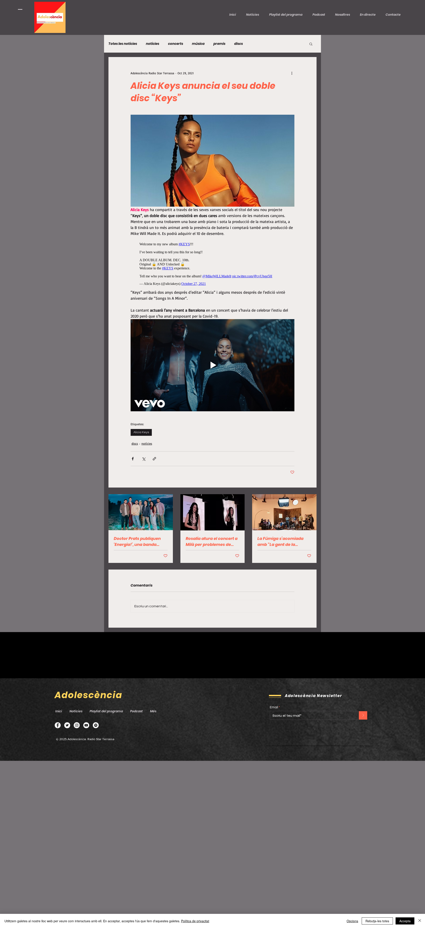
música (198, 44)
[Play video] (212, 365)
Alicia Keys (141, 432)
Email (274, 707)
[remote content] (212, 262)
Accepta (405, 921)
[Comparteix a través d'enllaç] (154, 459)
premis (219, 44)
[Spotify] (96, 725)
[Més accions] (291, 73)
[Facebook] (58, 725)
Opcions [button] (352, 921)
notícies (152, 44)
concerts (175, 44)
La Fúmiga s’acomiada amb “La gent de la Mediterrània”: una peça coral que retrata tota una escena (283, 541)
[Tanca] (419, 920)
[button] (320, 14)
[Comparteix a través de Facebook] (133, 459)
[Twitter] (67, 725)
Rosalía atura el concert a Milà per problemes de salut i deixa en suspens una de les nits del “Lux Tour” (212, 541)
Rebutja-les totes (377, 921)
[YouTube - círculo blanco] (86, 725)
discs (238, 44)
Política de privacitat (195, 921)
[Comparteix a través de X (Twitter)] (143, 459)
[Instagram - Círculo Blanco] (77, 725)
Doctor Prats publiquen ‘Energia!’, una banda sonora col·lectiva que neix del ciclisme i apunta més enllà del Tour (139, 541)
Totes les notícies (122, 44)
